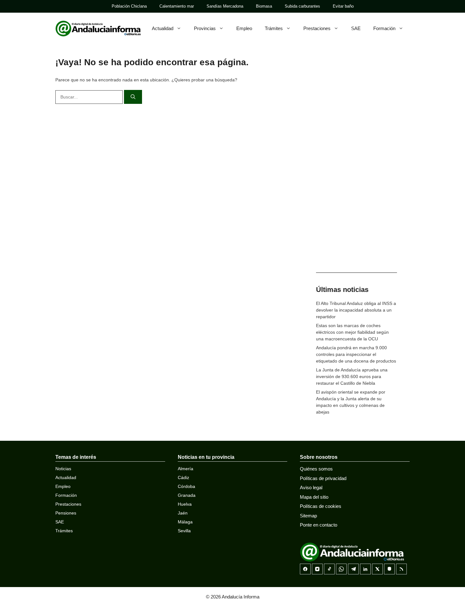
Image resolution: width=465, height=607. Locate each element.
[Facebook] (305, 569)
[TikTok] (329, 569)
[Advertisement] (356, 165)
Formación (384, 28)
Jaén (183, 512)
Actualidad (162, 28)
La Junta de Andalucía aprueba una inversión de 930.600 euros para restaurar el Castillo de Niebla (352, 376)
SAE (356, 28)
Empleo (244, 28)
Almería (185, 468)
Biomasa (264, 6)
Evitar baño (343, 6)
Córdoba (186, 486)
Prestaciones (317, 28)
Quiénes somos (316, 468)
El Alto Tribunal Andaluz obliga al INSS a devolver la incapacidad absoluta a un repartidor (356, 310)
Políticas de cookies (320, 506)
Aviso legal (311, 487)
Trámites (274, 28)
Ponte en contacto (318, 525)
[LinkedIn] (365, 569)
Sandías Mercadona (225, 6)
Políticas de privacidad (323, 478)
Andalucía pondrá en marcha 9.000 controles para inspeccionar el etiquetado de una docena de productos (356, 354)
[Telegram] (353, 569)
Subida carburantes (302, 6)
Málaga (185, 521)
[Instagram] (317, 569)
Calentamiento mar (176, 6)
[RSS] (401, 569)
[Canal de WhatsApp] (341, 569)
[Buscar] (133, 97)
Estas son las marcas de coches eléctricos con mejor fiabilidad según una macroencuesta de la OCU (352, 332)
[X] (377, 569)
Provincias (205, 28)
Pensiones (65, 512)
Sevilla (184, 530)
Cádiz (183, 477)
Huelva (185, 504)
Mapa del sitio (314, 497)
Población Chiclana (129, 6)
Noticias (63, 468)
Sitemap (308, 515)
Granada (186, 495)
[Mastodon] (389, 569)
